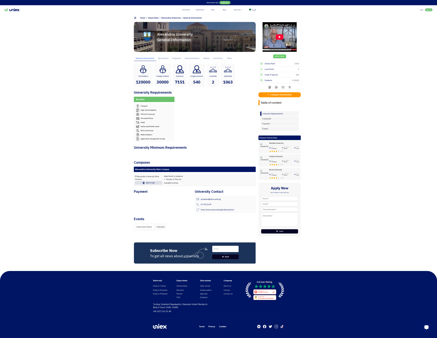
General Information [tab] (145, 58)
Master (180, 294)
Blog (224, 10)
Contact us (228, 294)
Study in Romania (160, 290)
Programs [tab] (176, 58)
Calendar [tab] (161, 227)
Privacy (211, 326)
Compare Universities (281, 94)
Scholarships (182, 286)
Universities (186, 10)
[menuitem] (238, 10)
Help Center (205, 286)
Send (227, 257)
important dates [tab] (144, 227)
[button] (427, 327)
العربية (254, 10)
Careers (227, 290)
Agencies (204, 294)
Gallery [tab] (206, 58)
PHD (178, 297)
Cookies (222, 326)
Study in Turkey (159, 286)
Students (204, 297)
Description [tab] (163, 58)
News (213, 10)
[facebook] (269, 87)
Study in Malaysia (160, 294)
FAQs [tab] (229, 58)
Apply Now (225, 3)
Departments (200, 10)
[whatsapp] (276, 87)
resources (237, 10)
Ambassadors (206, 290)
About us (227, 286)
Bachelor (180, 290)
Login (421, 10)
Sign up (428, 10)
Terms (202, 326)
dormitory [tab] (217, 58)
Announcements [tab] (192, 58)
